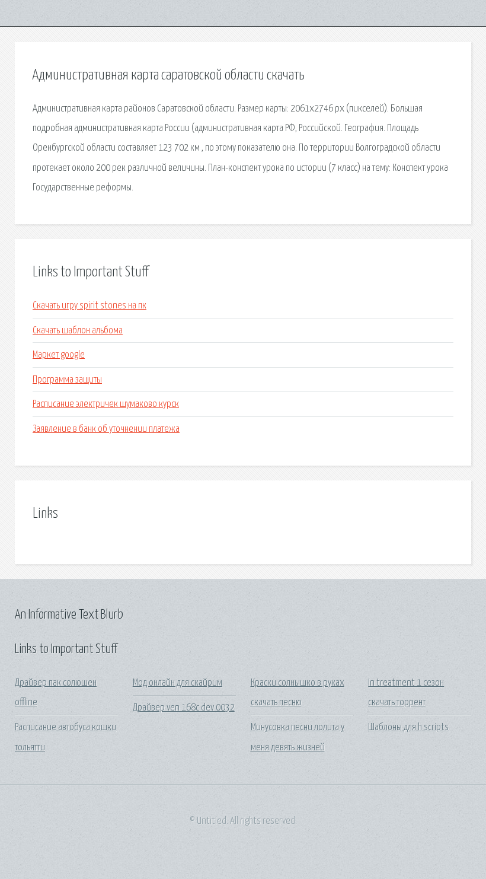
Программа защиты (67, 380)
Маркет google (59, 355)
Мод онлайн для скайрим (177, 683)
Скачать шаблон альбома (78, 331)
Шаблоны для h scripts (408, 727)
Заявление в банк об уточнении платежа (106, 429)
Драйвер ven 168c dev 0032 (184, 708)
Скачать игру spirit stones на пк (89, 306)
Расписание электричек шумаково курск (106, 404)
